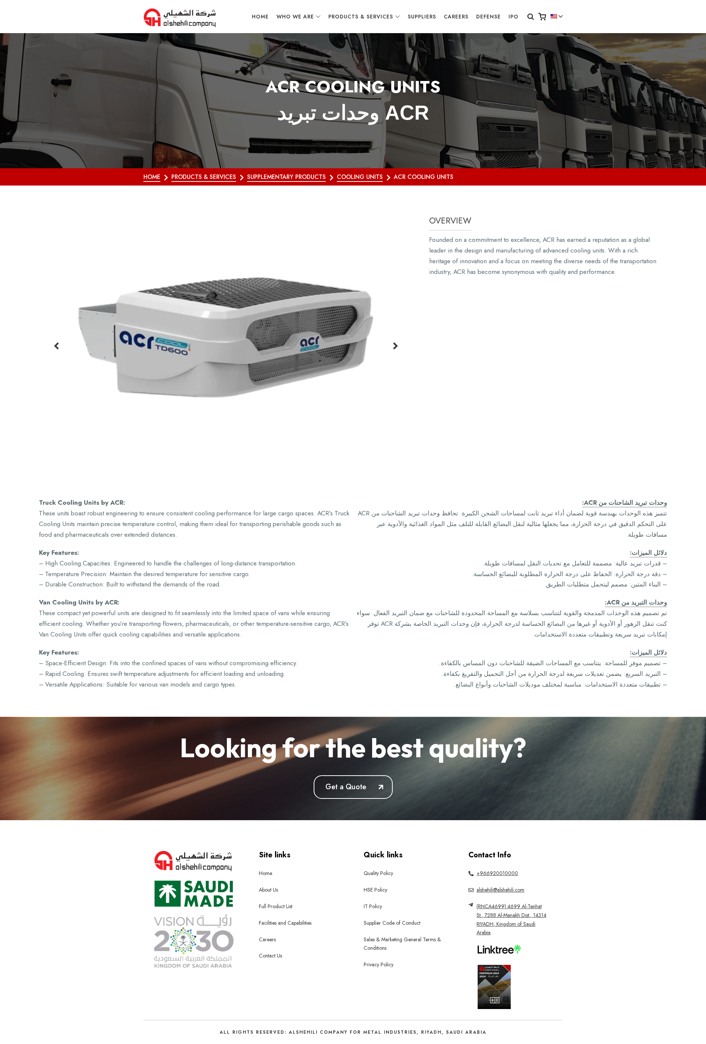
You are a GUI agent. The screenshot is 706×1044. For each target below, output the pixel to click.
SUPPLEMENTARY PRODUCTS (286, 177)
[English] (553, 16)
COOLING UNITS (360, 177)
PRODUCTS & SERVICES (203, 177)
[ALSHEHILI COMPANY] (180, 16)
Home (151, 177)
